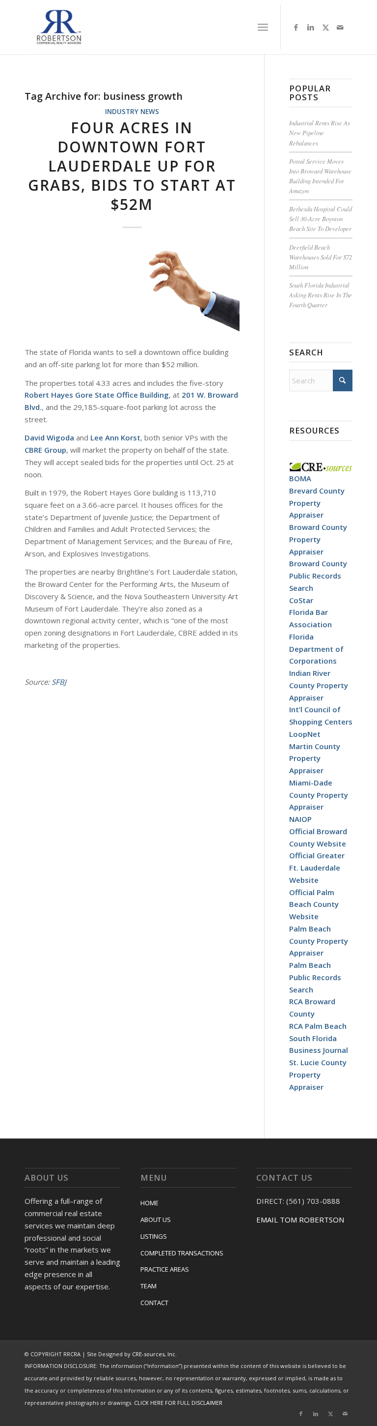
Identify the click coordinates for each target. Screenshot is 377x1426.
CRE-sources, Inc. (154, 1354)
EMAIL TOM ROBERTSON (300, 1219)
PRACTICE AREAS (164, 1269)
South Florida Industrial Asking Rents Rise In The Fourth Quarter (320, 295)
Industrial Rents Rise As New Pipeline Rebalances (319, 132)
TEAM (148, 1285)
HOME (149, 1202)
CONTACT (154, 1302)
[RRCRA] (58, 27)
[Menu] (263, 27)
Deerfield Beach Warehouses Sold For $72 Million (320, 257)
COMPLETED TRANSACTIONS (181, 1253)
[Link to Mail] (340, 27)
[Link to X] (325, 27)
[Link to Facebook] (296, 27)
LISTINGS (153, 1236)
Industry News (132, 111)
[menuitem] (263, 27)
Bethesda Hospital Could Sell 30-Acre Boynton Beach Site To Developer (320, 218)
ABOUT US (155, 1219)
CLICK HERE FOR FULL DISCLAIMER (178, 1402)
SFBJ (59, 682)
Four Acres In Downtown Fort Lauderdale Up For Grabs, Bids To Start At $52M (132, 165)
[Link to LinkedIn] (310, 27)
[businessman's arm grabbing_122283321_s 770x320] (132, 290)
